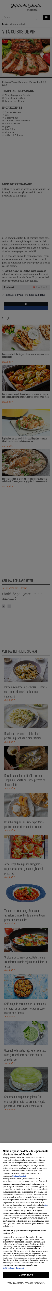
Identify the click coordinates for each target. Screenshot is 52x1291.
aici (45, 1205)
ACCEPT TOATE (26, 1275)
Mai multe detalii (19, 1176)
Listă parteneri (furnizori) (13, 1268)
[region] (26, 1217)
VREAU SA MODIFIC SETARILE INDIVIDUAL (26, 1283)
